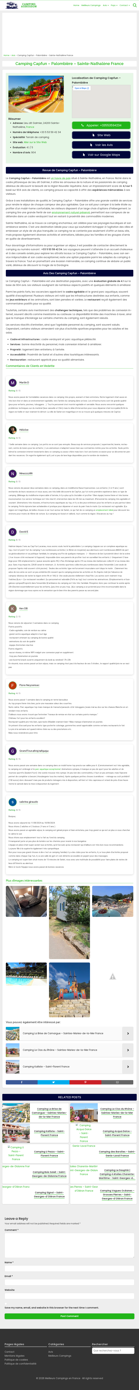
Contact (124, 5)
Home (76, 5)
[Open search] (135, 5)
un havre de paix (61, 178)
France (30, 127)
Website (10, 1290)
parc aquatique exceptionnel (48, 769)
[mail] (117, 1082)
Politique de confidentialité (20, 1363)
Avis (105, 5)
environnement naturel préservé (71, 212)
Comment (12, 1230)
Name (9, 1262)
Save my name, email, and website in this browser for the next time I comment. (52, 1307)
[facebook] (22, 1082)
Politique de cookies (16, 1359)
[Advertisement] (70, 33)
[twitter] (54, 1082)
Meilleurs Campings (91, 5)
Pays (113, 5)
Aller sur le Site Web (35, 142)
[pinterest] (85, 1082)
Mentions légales (14, 1355)
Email (9, 1276)
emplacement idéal (104, 510)
